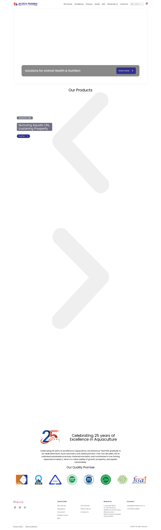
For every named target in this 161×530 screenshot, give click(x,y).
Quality (97, 4)
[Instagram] (20, 507)
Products (89, 4)
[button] (80, 143)
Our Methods (79, 4)
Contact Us (124, 4)
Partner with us (112, 4)
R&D (103, 4)
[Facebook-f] (15, 507)
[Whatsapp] (25, 507)
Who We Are (68, 4)
